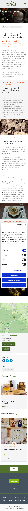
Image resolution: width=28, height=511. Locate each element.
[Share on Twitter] (7, 360)
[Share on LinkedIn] (11, 360)
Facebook (15, 488)
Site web (6, 349)
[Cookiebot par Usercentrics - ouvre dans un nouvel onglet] (16, 225)
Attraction (5, 26)
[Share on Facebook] (3, 360)
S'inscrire (14, 481)
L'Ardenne (5, 497)
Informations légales (7, 500)
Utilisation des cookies (20, 500)
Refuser (14, 285)
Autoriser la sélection (14, 280)
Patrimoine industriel (16, 26)
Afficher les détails (18, 270)
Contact (23, 497)
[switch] (24, 255)
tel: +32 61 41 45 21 (9, 344)
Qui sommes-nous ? (14, 497)
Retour (14, 468)
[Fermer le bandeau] (25, 224)
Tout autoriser (14, 275)
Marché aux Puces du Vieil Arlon (13, 450)
